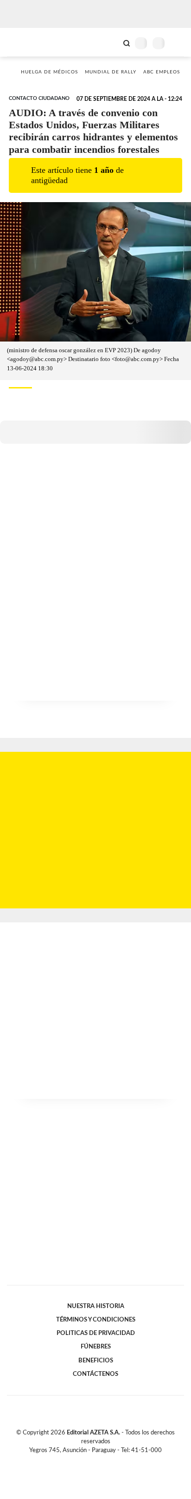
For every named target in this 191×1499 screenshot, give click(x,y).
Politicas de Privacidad (96, 1333)
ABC (24, 42)
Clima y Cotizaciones (110, 42)
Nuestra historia (95, 1306)
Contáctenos (95, 1374)
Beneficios (95, 1360)
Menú (178, 43)
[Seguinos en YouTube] (101, 1461)
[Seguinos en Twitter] (92, 1461)
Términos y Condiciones (95, 1319)
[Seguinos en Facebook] (82, 1461)
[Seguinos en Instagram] (111, 1461)
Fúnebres (96, 1346)
